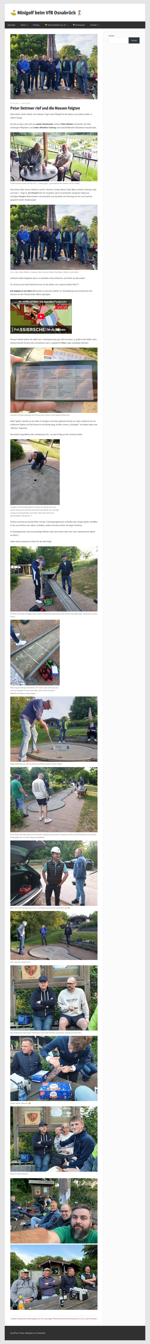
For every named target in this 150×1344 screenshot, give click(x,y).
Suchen (111, 35)
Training (36, 25)
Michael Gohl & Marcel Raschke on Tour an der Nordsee (74, 1318)
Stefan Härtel (25, 103)
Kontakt (93, 25)
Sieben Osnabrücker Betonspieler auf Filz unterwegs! (32, 1318)
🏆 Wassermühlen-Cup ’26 (55, 25)
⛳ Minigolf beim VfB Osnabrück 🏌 (46, 13)
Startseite (11, 25)
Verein (23, 25)
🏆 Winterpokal (79, 25)
